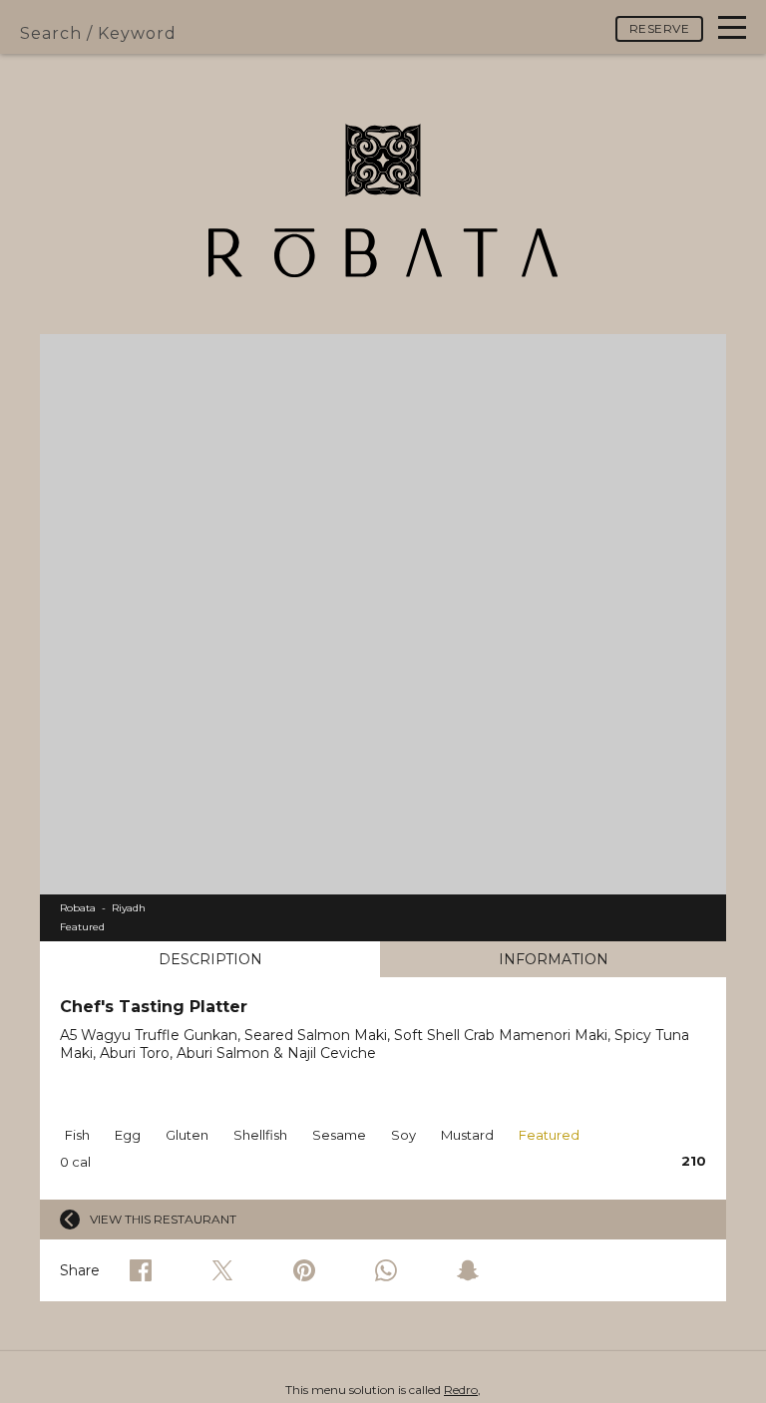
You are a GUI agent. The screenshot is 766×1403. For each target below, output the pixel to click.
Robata (78, 907)
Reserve (659, 28)
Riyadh (129, 907)
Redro (461, 1389)
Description (210, 959)
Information (553, 959)
